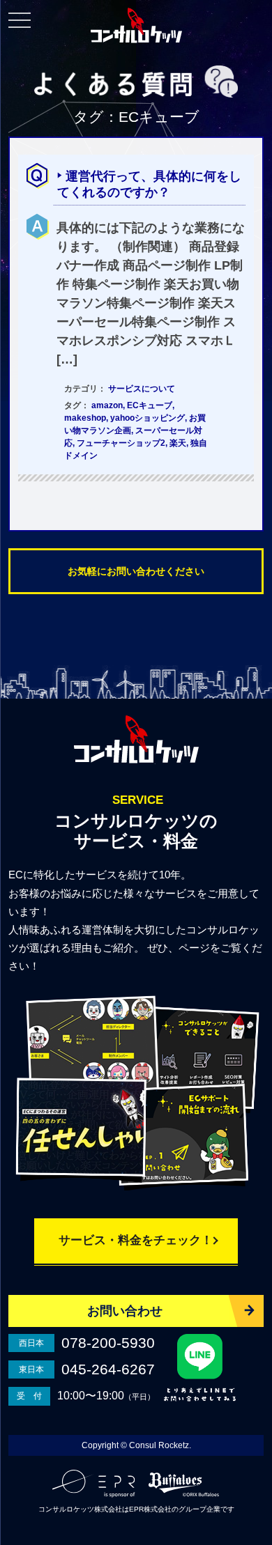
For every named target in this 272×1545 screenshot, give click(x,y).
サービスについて (141, 389)
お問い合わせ (125, 1311)
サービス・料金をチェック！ (136, 1240)
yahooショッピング (147, 418)
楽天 (177, 443)
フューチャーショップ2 (121, 443)
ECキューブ (149, 405)
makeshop (85, 418)
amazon (107, 405)
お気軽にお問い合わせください (136, 571)
